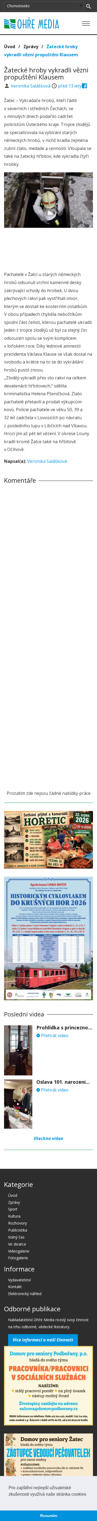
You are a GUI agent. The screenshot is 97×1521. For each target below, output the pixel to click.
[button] (9, 1501)
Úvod (9, 47)
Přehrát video (54, 1036)
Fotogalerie (18, 1257)
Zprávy (30, 47)
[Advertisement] (48, 248)
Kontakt (15, 1286)
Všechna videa (48, 1138)
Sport (13, 1209)
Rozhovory (17, 1223)
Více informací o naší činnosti (43, 1340)
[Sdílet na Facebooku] (84, 86)
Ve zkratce (17, 1244)
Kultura (14, 1216)
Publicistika (17, 1230)
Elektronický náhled (24, 1293)
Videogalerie (18, 1251)
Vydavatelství (19, 1279)
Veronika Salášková (31, 86)
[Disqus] (48, 563)
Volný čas (16, 1237)
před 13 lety (70, 86)
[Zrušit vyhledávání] (88, 6)
